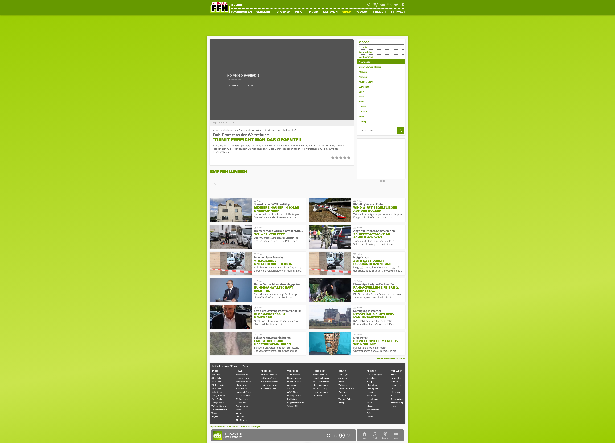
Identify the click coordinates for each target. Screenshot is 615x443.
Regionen (266, 371)
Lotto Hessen (373, 399)
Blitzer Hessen (294, 378)
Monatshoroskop (320, 385)
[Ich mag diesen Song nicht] (348, 435)
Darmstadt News (243, 392)
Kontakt (394, 382)
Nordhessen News (269, 375)
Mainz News (241, 385)
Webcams (342, 385)
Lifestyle (363, 112)
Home (364, 438)
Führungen (395, 392)
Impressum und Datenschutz (224, 427)
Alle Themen (241, 420)
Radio (215, 371)
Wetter (389, 3)
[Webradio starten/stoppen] (342, 435)
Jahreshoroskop (320, 389)
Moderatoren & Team (348, 389)
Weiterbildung (397, 403)
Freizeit (379, 12)
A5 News (291, 389)
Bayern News (242, 406)
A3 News (291, 385)
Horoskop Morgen (321, 378)
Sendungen (343, 375)
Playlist (375, 3)
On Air (299, 12)
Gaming (363, 122)
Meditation (372, 385)
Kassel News (241, 389)
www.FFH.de (230, 366)
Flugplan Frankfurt (295, 403)
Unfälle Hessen (294, 382)
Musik (313, 12)
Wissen (362, 107)
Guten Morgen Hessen (370, 67)
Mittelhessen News (269, 382)
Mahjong (371, 406)
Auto (361, 97)
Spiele (369, 403)
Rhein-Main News (269, 385)
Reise (361, 117)
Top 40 (214, 413)
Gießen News (242, 399)
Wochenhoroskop (321, 382)
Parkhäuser (292, 399)
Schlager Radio (218, 396)
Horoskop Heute (320, 375)
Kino (361, 102)
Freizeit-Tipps (373, 392)
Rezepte (370, 382)
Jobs (393, 389)
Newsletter (396, 378)
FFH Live (215, 375)
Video (346, 12)
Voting (341, 403)
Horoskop (282, 12)
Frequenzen (396, 385)
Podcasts (342, 392)
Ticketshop (372, 396)
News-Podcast (345, 396)
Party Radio (216, 399)
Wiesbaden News (244, 382)
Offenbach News (243, 396)
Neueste (363, 47)
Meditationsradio (219, 410)
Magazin (363, 72)
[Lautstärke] (328, 435)
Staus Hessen (293, 375)
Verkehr (263, 12)
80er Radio (216, 378)
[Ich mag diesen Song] (336, 435)
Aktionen (330, 12)
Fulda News (241, 403)
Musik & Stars (366, 82)
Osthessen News (268, 378)
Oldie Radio (216, 392)
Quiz (369, 413)
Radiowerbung (397, 399)
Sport (361, 92)
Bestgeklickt (365, 52)
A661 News (292, 392)
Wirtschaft (364, 87)
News (239, 371)
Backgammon (373, 410)
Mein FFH (402, 3)
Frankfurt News (243, 378)
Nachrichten (241, 12)
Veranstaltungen (374, 375)
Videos (341, 382)
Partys (370, 417)
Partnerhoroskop (320, 392)
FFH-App (395, 375)
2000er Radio (217, 385)
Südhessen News (268, 389)
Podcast (362, 12)
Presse (394, 396)
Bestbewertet (366, 57)
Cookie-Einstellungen (250, 427)
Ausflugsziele (373, 389)
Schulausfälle (293, 406)
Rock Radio (216, 389)
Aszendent (318, 396)
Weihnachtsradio (218, 406)
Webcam (396, 3)
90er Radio (216, 382)
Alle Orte (240, 417)
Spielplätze (372, 378)
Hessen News (242, 375)
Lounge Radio (217, 403)
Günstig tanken (294, 396)
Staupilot (382, 3)
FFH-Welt (398, 12)
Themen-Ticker (345, 399)
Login (393, 406)
